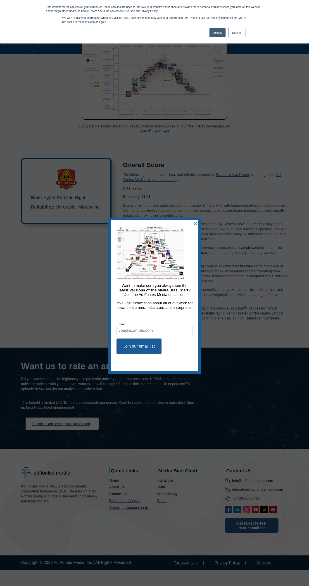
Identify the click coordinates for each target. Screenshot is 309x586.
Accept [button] (217, 32)
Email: (120, 324)
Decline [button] (237, 32)
